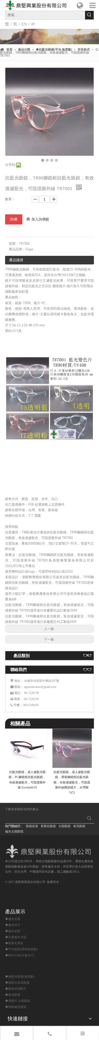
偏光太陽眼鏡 (14, 831)
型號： (14, 243)
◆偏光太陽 (12, 919)
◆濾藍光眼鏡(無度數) (20, 976)
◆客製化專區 (14, 943)
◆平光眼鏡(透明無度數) (21, 949)
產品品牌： (17, 249)
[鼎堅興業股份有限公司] (49, 851)
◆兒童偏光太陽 (15, 937)
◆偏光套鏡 (12, 931)
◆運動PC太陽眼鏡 (17, 1001)
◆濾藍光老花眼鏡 (17, 982)
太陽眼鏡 (64, 826)
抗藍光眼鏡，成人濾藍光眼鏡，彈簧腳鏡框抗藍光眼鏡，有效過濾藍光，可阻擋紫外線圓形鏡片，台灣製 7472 (72, 782)
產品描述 (16, 260)
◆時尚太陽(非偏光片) (20, 955)
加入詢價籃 (40, 219)
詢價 (13, 219)
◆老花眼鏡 (12, 995)
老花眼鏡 (79, 826)
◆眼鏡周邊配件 (15, 988)
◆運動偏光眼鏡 (15, 1007)
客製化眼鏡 (48, 826)
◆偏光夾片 (12, 925)
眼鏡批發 (32, 826)
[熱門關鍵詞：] (89, 15)
